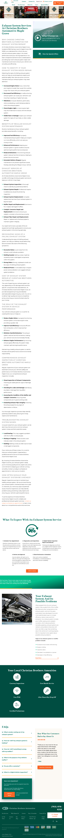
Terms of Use (42, 813)
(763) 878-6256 (56, 808)
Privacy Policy (23, 817)
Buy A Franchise (32, 813)
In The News (3, 817)
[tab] (17, 733)
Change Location (48, 1)
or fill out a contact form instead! (22, 793)
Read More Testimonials (45, 767)
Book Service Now (60, 3)
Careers (24, 1)
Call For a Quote (32, 570)
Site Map (17, 817)
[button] (47, 658)
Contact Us (31, 1)
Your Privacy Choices (32, 817)
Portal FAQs (43, 817)
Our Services (5, 813)
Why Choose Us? (15, 813)
